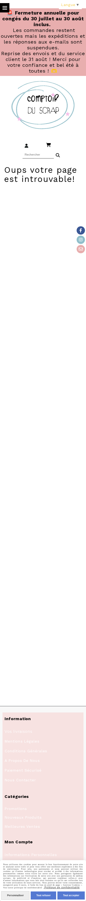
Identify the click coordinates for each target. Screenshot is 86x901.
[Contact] (81, 249)
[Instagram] (81, 240)
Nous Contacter (20, 780)
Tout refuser (43, 895)
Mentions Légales (22, 741)
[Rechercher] (58, 154)
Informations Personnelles (31, 854)
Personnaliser (15, 895)
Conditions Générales (26, 751)
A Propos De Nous (22, 760)
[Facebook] (81, 230)
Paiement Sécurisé (23, 770)
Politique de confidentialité (62, 887)
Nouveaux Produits (23, 817)
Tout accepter (71, 895)
